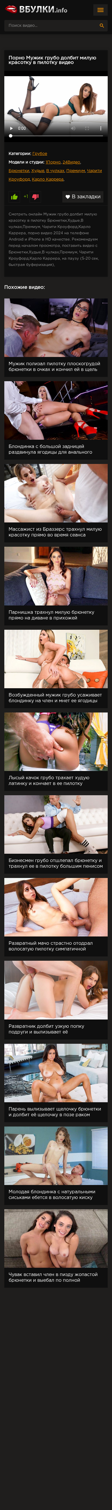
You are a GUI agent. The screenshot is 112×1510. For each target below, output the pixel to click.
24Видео (71, 162)
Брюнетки (19, 171)
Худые (37, 171)
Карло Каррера (47, 179)
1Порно (53, 162)
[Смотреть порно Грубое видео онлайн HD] (35, 10)
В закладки (83, 197)
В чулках (55, 171)
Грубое (39, 154)
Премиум (75, 171)
